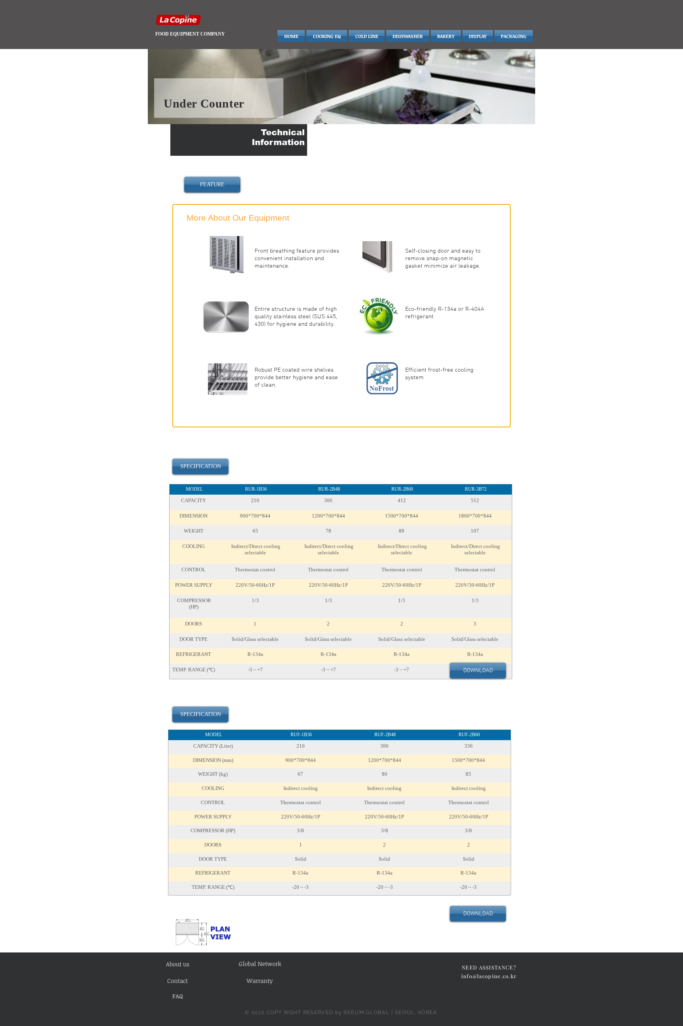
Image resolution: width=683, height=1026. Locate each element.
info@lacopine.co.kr (489, 976)
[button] (212, 185)
